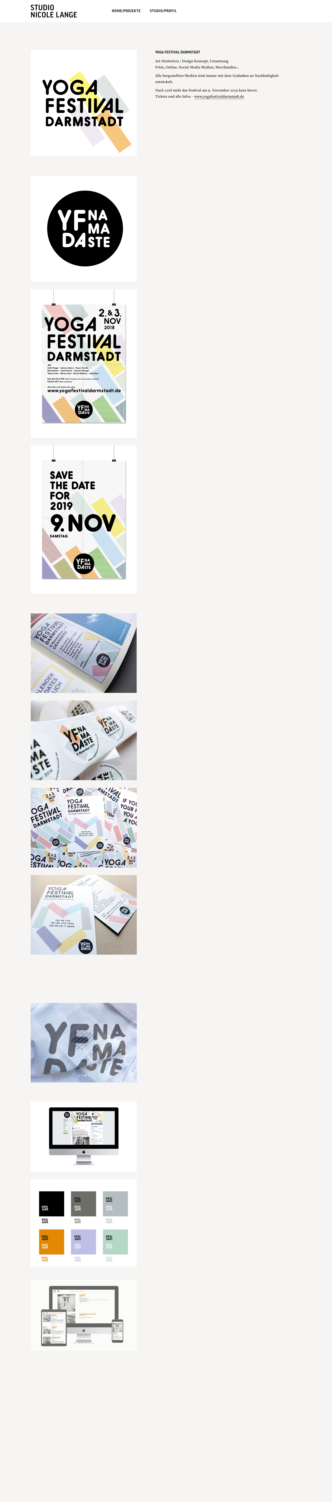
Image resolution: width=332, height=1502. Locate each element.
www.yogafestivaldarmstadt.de (219, 105)
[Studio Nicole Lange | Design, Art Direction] (58, 10)
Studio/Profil (163, 11)
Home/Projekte (126, 11)
